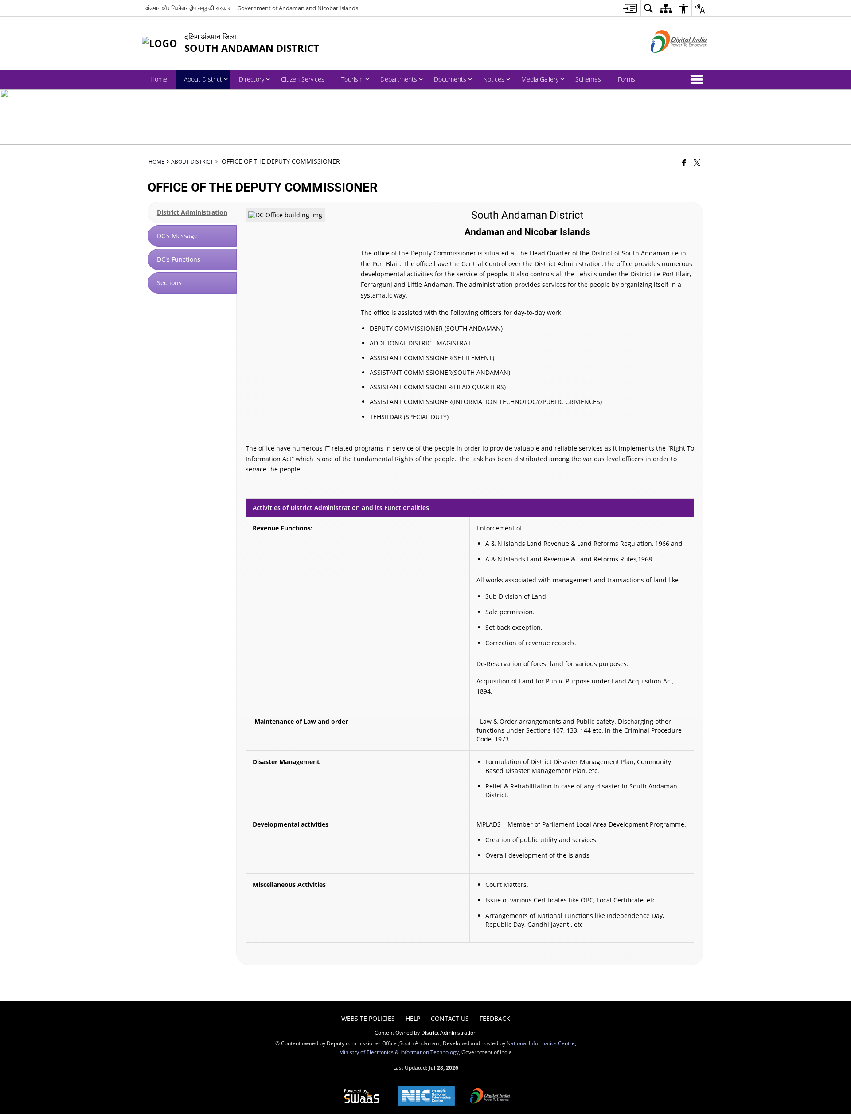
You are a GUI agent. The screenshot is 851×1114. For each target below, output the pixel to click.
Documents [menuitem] (450, 79)
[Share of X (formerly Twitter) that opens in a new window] (697, 162)
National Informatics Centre (541, 1043)
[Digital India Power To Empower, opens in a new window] (490, 1096)
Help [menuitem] (413, 1018)
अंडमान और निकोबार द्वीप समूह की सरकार (187, 8)
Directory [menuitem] (251, 79)
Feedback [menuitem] (495, 1018)
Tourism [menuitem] (352, 79)
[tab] (192, 212)
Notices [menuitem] (493, 79)
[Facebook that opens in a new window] (684, 162)
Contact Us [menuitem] (450, 1018)
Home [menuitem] (158, 79)
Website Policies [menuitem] (368, 1018)
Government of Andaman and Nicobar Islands (297, 8)
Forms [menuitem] (626, 79)
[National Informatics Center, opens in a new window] (426, 1096)
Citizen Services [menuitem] (302, 79)
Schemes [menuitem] (588, 79)
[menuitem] (630, 8)
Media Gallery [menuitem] (539, 79)
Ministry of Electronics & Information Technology (399, 1051)
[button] (698, 79)
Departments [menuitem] (398, 79)
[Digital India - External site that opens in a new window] (667, 60)
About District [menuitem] (203, 79)
